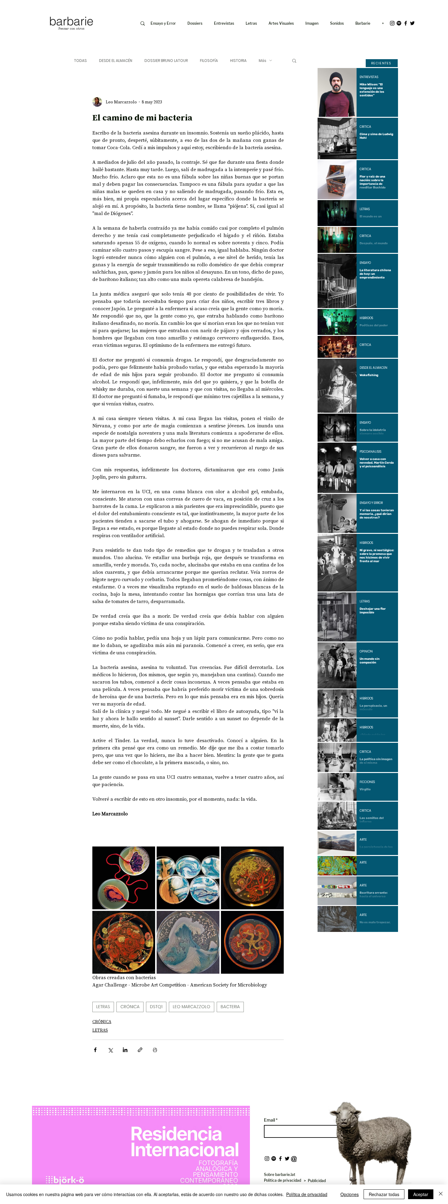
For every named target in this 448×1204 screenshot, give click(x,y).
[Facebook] (406, 23)
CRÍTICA (365, 127)
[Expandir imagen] (123, 877)
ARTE (363, 840)
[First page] (326, 942)
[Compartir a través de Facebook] (95, 1050)
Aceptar (420, 1194)
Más (262, 60)
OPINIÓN (366, 651)
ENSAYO (365, 263)
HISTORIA (238, 60)
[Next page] (374, 942)
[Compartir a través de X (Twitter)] (110, 1050)
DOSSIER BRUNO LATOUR (166, 60)
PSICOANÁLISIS (370, 452)
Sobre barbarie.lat (279, 1174)
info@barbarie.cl (23, 9)
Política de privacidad (306, 1194)
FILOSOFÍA (209, 60)
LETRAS (103, 1007)
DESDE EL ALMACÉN (115, 60)
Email (270, 1120)
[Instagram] (392, 23)
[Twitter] (412, 23)
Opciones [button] (349, 1194)
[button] (313, 23)
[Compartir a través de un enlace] (140, 1050)
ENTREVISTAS (369, 77)
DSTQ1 (156, 1007)
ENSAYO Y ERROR (371, 503)
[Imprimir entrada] (155, 1050)
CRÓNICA (130, 1007)
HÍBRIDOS (366, 318)
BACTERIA (230, 1007)
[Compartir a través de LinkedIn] (125, 1050)
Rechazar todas (384, 1194)
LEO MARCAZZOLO (191, 1007)
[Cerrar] (440, 1194)
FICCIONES (367, 782)
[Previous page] (341, 942)
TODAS (80, 60)
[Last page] (388, 942)
